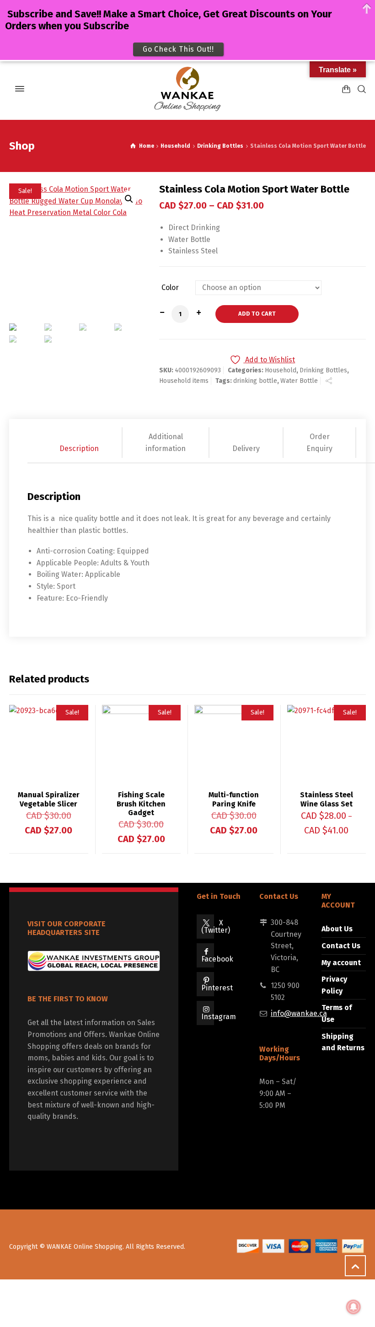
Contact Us (340, 945)
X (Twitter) (215, 927)
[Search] (360, 89)
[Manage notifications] (353, 1307)
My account (341, 962)
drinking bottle (255, 381)
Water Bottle (299, 381)
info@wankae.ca (299, 1013)
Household (175, 146)
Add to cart (257, 313)
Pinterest (217, 987)
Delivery (246, 448)
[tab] (80, 442)
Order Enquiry (319, 442)
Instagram (218, 1016)
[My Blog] (187, 89)
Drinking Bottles (220, 146)
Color (170, 287)
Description (79, 448)
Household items (184, 381)
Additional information (165, 442)
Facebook (217, 959)
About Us (337, 928)
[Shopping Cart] (346, 89)
